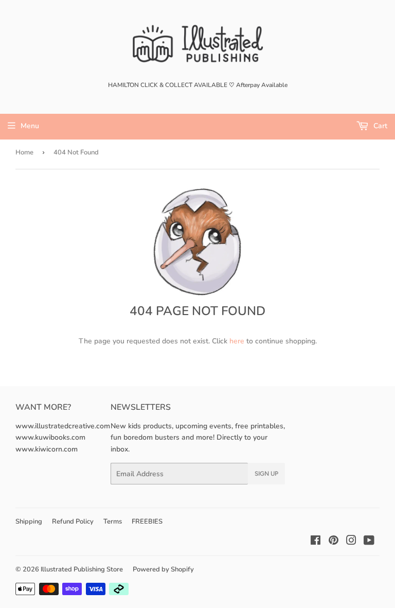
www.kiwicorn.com (46, 449)
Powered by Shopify (163, 569)
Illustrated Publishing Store (82, 569)
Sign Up (266, 473)
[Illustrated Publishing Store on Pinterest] (333, 542)
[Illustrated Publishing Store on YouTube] (369, 542)
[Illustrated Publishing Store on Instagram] (351, 542)
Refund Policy (73, 521)
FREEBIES (147, 521)
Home (24, 152)
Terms (112, 521)
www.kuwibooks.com (50, 437)
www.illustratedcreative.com (62, 426)
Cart (379, 126)
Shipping (28, 521)
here (236, 341)
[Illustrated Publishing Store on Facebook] (315, 542)
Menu (30, 126)
